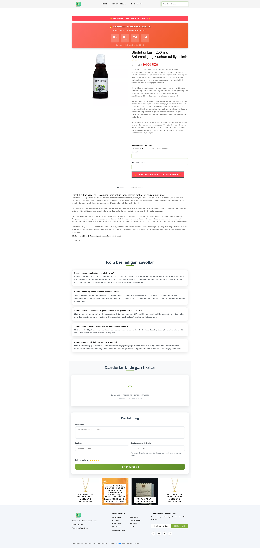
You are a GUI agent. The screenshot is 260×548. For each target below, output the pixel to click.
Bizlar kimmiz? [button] (134, 517)
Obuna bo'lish (179, 526)
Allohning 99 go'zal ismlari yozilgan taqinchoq (85, 498)
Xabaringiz (79, 424)
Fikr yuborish (131, 467)
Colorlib (118, 543)
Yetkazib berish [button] (116, 527)
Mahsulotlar (119, 4)
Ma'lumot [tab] (120, 188)
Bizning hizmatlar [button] (135, 520)
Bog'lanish (136, 4)
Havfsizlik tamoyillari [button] (118, 530)
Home (104, 4)
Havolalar (133, 527)
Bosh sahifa (115, 520)
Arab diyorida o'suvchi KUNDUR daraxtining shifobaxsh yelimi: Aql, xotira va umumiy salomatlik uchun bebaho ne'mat (115, 493)
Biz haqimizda (116, 517)
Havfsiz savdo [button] (116, 523)
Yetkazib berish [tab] (137, 188)
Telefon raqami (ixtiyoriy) (141, 443)
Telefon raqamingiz (139, 162)
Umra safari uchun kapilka (145, 500)
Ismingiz (135, 152)
